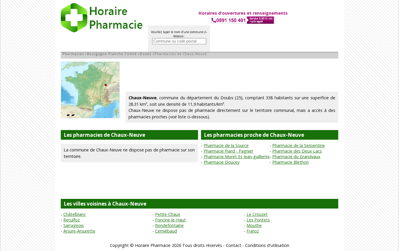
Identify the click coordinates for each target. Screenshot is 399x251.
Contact (233, 245)
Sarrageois (73, 225)
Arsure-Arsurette (79, 231)
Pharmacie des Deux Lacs (297, 151)
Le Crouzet (257, 214)
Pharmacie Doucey (222, 162)
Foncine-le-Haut (170, 220)
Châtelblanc (74, 214)
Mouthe (254, 225)
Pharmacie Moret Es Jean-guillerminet (240, 156)
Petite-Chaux (167, 214)
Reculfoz (71, 220)
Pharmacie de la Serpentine (298, 145)
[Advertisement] (232, 75)
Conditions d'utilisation (267, 245)
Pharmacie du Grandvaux (296, 156)
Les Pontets (258, 220)
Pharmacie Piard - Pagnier (228, 151)
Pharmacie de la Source (226, 145)
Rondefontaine (169, 225)
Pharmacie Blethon (290, 162)
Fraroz (253, 231)
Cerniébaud (166, 231)
